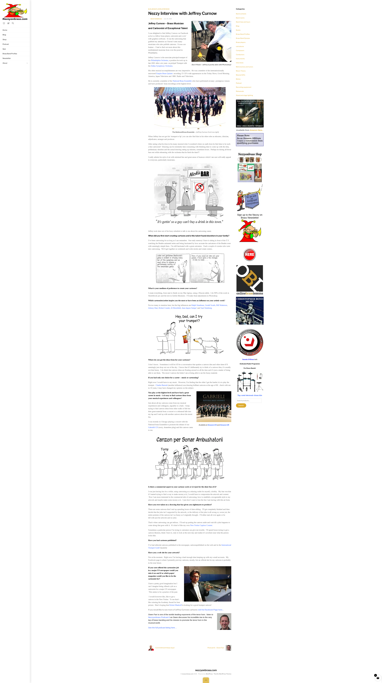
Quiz (4, 49)
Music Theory (241, 71)
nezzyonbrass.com (187, 674)
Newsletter (7, 58)
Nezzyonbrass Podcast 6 (159, 617)
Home (5, 30)
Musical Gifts (240, 75)
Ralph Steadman (197, 305)
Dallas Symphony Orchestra (161, 66)
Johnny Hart (153, 308)
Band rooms (240, 18)
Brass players (157, 9)
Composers (240, 50)
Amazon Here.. (256, 130)
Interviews (165, 9)
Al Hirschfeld (176, 308)
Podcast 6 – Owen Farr (216, 648)
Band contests (241, 14)
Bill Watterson (221, 305)
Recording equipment (243, 87)
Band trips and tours (243, 22)
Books (238, 30)
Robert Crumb (164, 308)
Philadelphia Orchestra (159, 60)
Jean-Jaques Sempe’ (189, 308)
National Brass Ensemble (182, 81)
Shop (4, 39)
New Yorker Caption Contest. (201, 525)
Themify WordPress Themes (222, 674)
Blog (4, 35)
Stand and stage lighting (244, 95)
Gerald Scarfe (210, 305)
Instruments (240, 59)
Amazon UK (224, 425)
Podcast (6, 44)
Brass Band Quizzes (243, 38)
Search (241, 405)
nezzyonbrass (156, 19)
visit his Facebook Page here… (211, 610)
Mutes (238, 79)
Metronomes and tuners (244, 67)
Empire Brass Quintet (164, 73)
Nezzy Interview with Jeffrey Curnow (182, 13)
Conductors (240, 54)
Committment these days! (164, 648)
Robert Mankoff (175, 605)
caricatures (240, 46)
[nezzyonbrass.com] (14, 11)
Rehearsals (240, 91)
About (5, 63)
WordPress (209, 674)
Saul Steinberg (206, 308)
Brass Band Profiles (10, 54)
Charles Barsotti (162, 385)
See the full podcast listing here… (162, 628)
